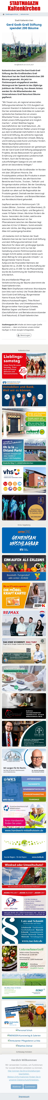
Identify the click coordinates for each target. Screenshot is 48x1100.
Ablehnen (16, 1086)
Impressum (24, 1096)
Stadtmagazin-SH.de (11, 14)
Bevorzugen (25, 335)
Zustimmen (30, 1086)
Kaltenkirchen (25, 14)
